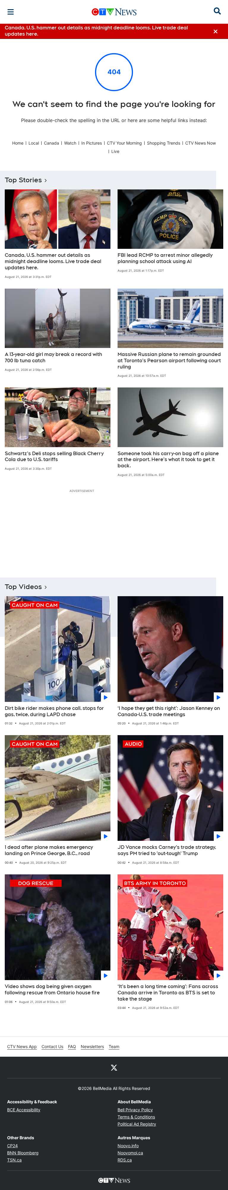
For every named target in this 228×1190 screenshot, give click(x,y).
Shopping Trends (163, 142)
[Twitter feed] (114, 1067)
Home (17, 142)
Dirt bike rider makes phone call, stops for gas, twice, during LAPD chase (54, 711)
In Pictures (91, 142)
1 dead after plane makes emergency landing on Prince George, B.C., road (49, 850)
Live (115, 151)
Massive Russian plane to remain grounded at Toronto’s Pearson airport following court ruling (169, 361)
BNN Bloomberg (23, 1152)
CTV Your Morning (124, 142)
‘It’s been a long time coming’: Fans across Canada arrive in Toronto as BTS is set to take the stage (168, 993)
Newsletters (92, 1046)
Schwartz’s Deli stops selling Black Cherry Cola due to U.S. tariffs (54, 457)
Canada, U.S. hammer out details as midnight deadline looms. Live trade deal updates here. (53, 261)
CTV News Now (200, 142)
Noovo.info (128, 1145)
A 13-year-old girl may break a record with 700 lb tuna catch (53, 357)
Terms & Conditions (136, 1116)
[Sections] (11, 12)
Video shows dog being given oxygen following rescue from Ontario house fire (52, 990)
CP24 (12, 1145)
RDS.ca (125, 1159)
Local (33, 142)
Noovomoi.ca (130, 1152)
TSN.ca (14, 1159)
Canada (51, 142)
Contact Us (52, 1046)
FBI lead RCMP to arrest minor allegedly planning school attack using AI (165, 258)
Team (114, 1046)
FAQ (72, 1046)
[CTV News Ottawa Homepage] (114, 11)
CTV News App (22, 1046)
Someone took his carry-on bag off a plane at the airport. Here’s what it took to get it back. (168, 460)
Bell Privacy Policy (135, 1109)
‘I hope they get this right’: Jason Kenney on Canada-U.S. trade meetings (169, 711)
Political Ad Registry (137, 1123)
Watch (70, 142)
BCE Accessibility (23, 1109)
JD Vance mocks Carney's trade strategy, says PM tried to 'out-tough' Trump (167, 850)
